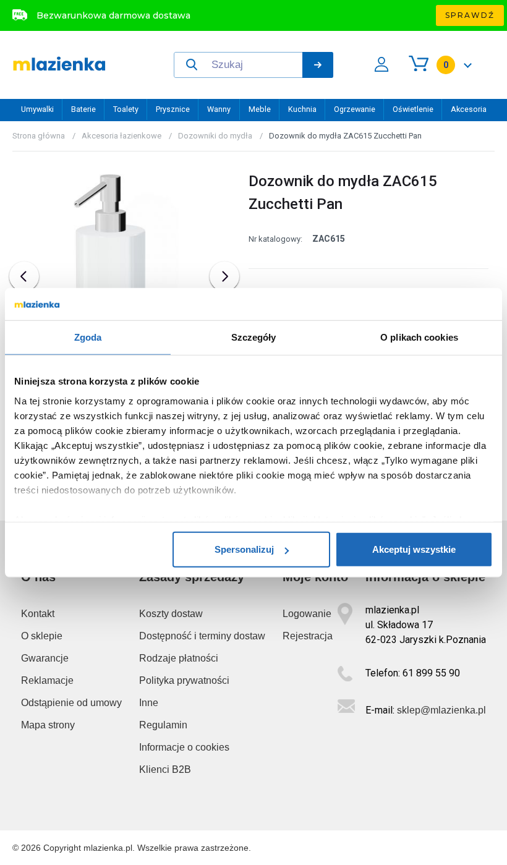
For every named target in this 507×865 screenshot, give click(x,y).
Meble (260, 109)
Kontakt (37, 613)
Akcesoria (469, 109)
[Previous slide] (24, 276)
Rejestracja (308, 636)
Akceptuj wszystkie (414, 549)
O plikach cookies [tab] (419, 337)
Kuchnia (302, 109)
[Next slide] (224, 276)
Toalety (125, 109)
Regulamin (163, 725)
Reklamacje (47, 680)
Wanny (219, 109)
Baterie (83, 109)
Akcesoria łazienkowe (121, 135)
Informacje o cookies (184, 747)
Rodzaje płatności (178, 658)
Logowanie (307, 613)
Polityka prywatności (184, 680)
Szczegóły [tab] (253, 337)
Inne (148, 702)
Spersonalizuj (244, 549)
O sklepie (41, 636)
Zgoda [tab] (88, 337)
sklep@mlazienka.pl (441, 710)
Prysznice (173, 109)
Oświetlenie (413, 109)
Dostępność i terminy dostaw (202, 636)
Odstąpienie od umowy (71, 702)
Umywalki (37, 109)
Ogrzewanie (354, 109)
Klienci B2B (165, 769)
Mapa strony (48, 725)
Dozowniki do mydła (215, 135)
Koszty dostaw (171, 613)
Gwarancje (45, 658)
